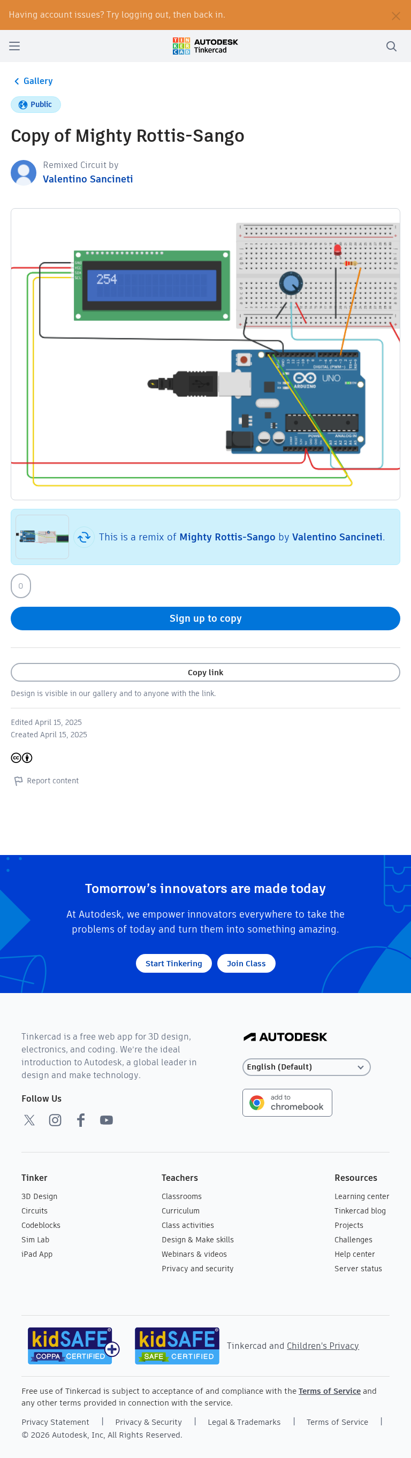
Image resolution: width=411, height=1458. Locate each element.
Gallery (38, 81)
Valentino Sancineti (88, 179)
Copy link (205, 672)
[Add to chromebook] (287, 1102)
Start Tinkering (174, 963)
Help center (354, 1254)
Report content (53, 780)
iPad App (36, 1254)
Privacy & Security (148, 1422)
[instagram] (55, 1120)
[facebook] (81, 1120)
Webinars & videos (194, 1254)
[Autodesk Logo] (285, 1037)
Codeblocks (40, 1225)
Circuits (34, 1210)
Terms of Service (330, 1390)
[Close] (396, 15)
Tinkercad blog (360, 1210)
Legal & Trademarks (244, 1422)
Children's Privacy (323, 1346)
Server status (358, 1268)
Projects (348, 1225)
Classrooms (182, 1196)
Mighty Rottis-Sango (227, 537)
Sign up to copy (206, 618)
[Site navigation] (14, 46)
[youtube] (106, 1120)
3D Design (39, 1196)
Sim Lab (35, 1239)
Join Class (246, 963)
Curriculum (181, 1210)
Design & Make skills (198, 1239)
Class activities (188, 1225)
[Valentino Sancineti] (23, 172)
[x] (29, 1120)
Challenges (353, 1239)
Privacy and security (198, 1268)
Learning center (362, 1196)
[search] (391, 46)
